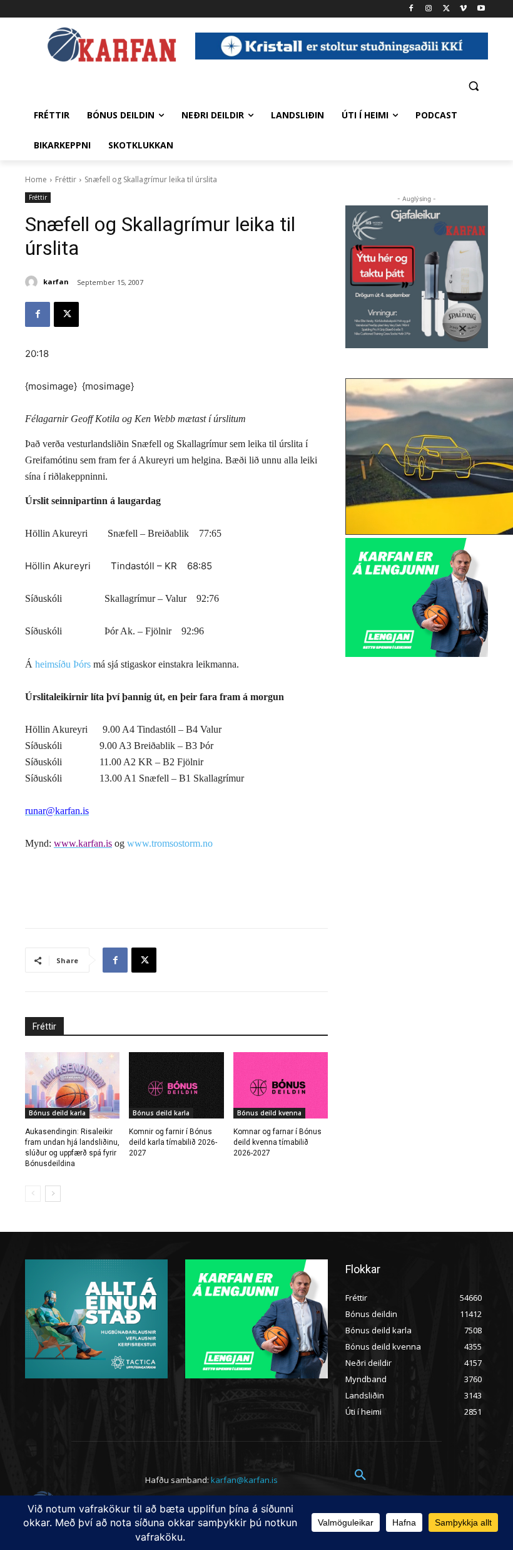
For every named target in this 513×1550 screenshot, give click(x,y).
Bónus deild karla (57, 1112)
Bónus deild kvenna (269, 1112)
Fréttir (65, 179)
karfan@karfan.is (244, 1479)
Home (36, 179)
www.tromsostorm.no (170, 843)
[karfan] (33, 282)
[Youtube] (481, 9)
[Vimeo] (463, 9)
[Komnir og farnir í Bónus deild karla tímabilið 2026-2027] (176, 1085)
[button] (473, 85)
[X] (446, 9)
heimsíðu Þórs (63, 664)
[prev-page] (33, 1194)
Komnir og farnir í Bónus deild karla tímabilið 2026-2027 (173, 1142)
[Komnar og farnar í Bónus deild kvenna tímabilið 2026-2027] (280, 1085)
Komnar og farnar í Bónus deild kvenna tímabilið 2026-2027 (277, 1142)
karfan (56, 281)
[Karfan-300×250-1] (416, 597)
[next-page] (53, 1194)
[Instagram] (429, 9)
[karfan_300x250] (96, 1318)
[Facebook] (411, 9)
